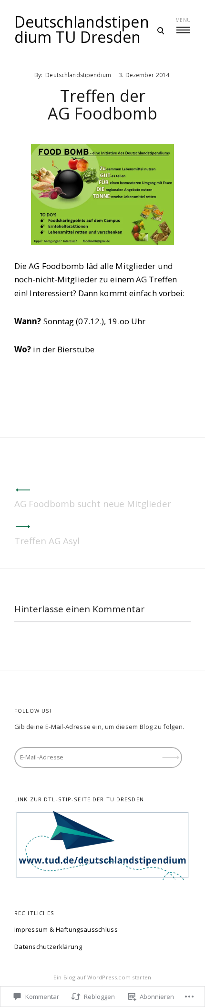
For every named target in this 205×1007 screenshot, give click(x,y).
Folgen (171, 754)
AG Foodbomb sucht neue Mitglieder (92, 503)
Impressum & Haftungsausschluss (66, 929)
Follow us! (32, 710)
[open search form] (160, 30)
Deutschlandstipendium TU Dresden (81, 29)
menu (183, 20)
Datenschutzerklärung (48, 946)
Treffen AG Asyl (47, 541)
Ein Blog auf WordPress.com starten (102, 977)
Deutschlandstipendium (78, 75)
